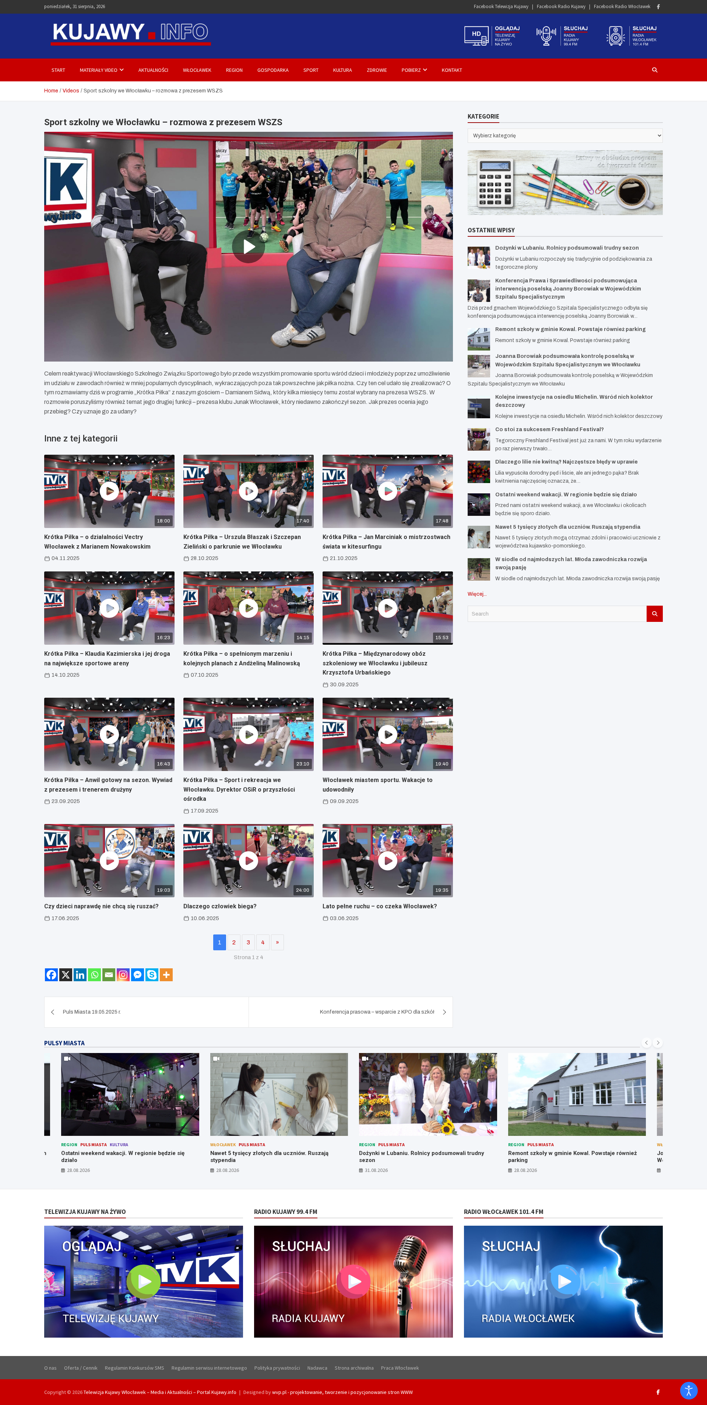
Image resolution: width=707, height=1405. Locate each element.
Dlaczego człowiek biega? (220, 906)
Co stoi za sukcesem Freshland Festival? (549, 429)
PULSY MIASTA (64, 1043)
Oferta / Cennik (81, 1367)
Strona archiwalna (354, 1367)
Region (234, 70)
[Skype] (151, 974)
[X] (65, 974)
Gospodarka (273, 70)
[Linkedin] (80, 974)
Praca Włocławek (400, 1367)
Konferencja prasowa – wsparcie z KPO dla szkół (377, 1012)
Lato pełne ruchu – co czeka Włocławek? (380, 906)
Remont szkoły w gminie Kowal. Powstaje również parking (570, 329)
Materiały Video (98, 70)
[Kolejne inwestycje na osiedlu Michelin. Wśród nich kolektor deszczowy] (479, 407)
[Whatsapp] (94, 974)
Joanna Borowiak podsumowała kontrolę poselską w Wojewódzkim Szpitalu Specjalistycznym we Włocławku (575, 1160)
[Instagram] (123, 974)
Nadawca (317, 1367)
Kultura (342, 70)
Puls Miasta (103, 1144)
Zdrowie (377, 70)
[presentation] (646, 1043)
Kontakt (452, 70)
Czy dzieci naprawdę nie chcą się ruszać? (101, 906)
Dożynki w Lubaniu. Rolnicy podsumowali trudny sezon (567, 248)
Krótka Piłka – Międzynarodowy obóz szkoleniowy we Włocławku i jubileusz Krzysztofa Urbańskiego (375, 663)
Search (655, 614)
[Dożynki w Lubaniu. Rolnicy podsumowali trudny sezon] (479, 258)
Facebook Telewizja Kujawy (501, 6)
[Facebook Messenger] (137, 974)
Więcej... (477, 594)
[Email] (108, 974)
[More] (166, 974)
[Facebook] (658, 7)
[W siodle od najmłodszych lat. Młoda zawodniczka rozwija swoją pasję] (479, 569)
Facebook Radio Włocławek (622, 6)
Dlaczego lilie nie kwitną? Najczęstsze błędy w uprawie (566, 462)
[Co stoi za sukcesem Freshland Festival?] (479, 439)
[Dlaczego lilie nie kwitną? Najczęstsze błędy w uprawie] (479, 472)
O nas (50, 1367)
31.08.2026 (227, 1170)
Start (58, 70)
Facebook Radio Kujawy (561, 6)
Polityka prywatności (277, 1367)
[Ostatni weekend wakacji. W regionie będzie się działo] (479, 504)
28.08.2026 (78, 1170)
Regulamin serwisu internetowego (209, 1367)
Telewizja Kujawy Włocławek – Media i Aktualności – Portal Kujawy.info (160, 1392)
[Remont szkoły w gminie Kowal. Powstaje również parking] (479, 339)
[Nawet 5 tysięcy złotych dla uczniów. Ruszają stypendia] (479, 537)
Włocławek (197, 70)
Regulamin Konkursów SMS (134, 1367)
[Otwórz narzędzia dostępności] (689, 1390)
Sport (311, 70)
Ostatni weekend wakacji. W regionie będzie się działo (566, 494)
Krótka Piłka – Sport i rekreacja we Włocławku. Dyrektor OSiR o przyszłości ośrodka (239, 789)
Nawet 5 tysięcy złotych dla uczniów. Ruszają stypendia (567, 527)
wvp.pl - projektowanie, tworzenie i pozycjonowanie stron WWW (342, 1392)
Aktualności (153, 70)
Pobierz (411, 70)
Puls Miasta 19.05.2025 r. (92, 1012)
